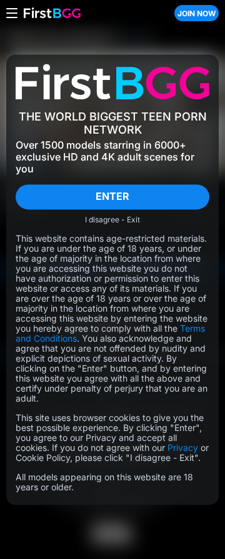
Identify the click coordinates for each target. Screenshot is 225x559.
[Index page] (93, 13)
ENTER (112, 196)
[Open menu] (11, 13)
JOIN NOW (197, 13)
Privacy (183, 447)
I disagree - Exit (112, 219)
